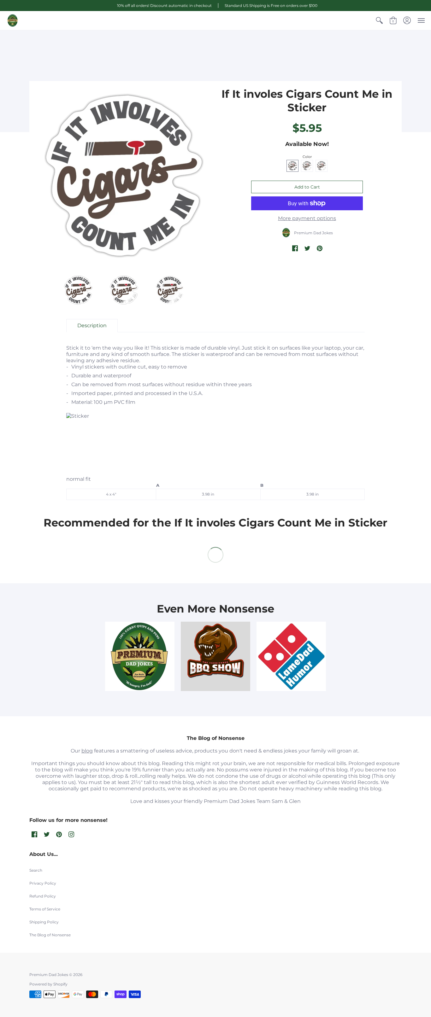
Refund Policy (42, 896)
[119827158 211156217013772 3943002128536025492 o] (139, 656)
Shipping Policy (44, 922)
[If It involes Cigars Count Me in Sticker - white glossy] (170, 290)
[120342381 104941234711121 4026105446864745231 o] (215, 656)
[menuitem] (379, 20)
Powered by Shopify (48, 984)
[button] (379, 20)
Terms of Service (44, 909)
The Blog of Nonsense (50, 935)
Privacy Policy (42, 883)
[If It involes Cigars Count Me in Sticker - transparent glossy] (78, 290)
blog (87, 751)
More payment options (307, 218)
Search (35, 870)
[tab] (92, 325)
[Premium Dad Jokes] (12, 20)
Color (307, 156)
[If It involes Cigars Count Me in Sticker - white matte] (124, 290)
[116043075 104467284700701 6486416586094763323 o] (291, 656)
